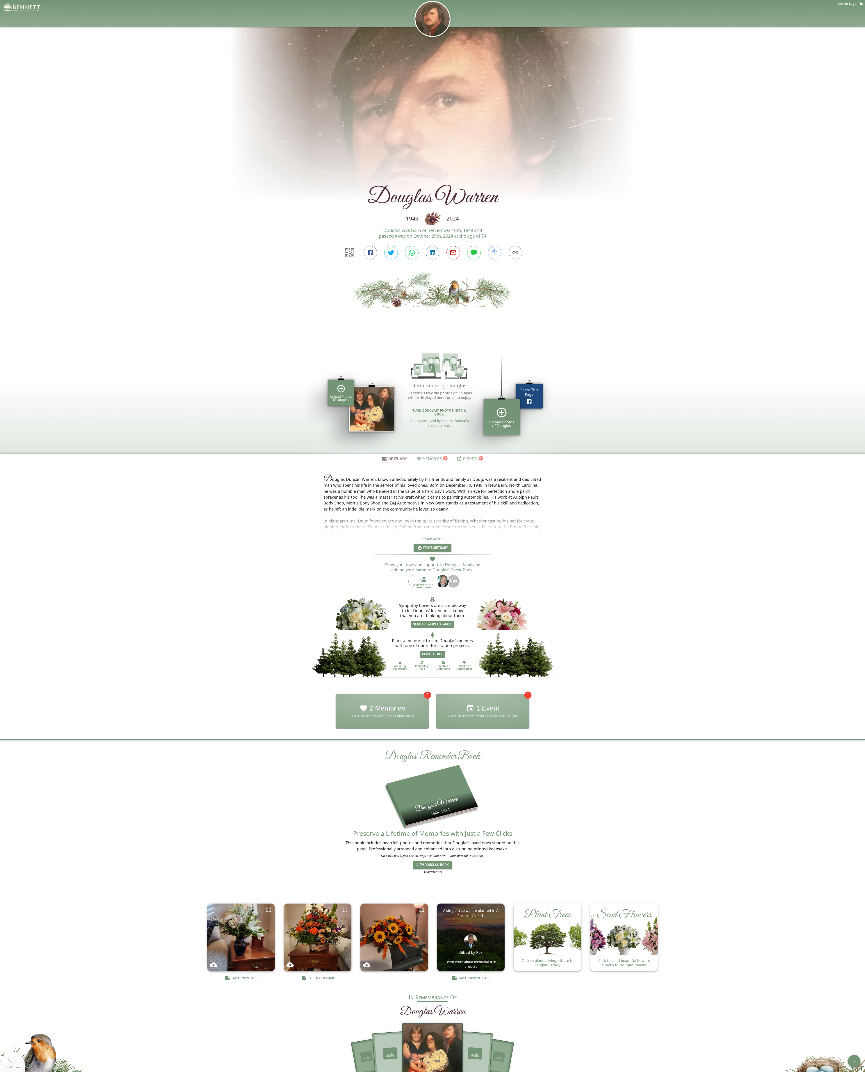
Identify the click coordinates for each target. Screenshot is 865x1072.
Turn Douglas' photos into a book (439, 412)
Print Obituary (435, 548)
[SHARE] (494, 252)
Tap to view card (244, 978)
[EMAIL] (453, 252)
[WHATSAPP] (412, 252)
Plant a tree (432, 654)
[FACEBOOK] (370, 252)
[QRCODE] (349, 252)
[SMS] (474, 252)
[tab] (394, 458)
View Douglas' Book (433, 865)
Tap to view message (474, 978)
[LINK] (515, 252)
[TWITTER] (391, 252)
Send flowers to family (432, 624)
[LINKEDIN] (432, 252)
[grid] (432, 397)
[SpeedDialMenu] (854, 1061)
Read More (432, 538)
